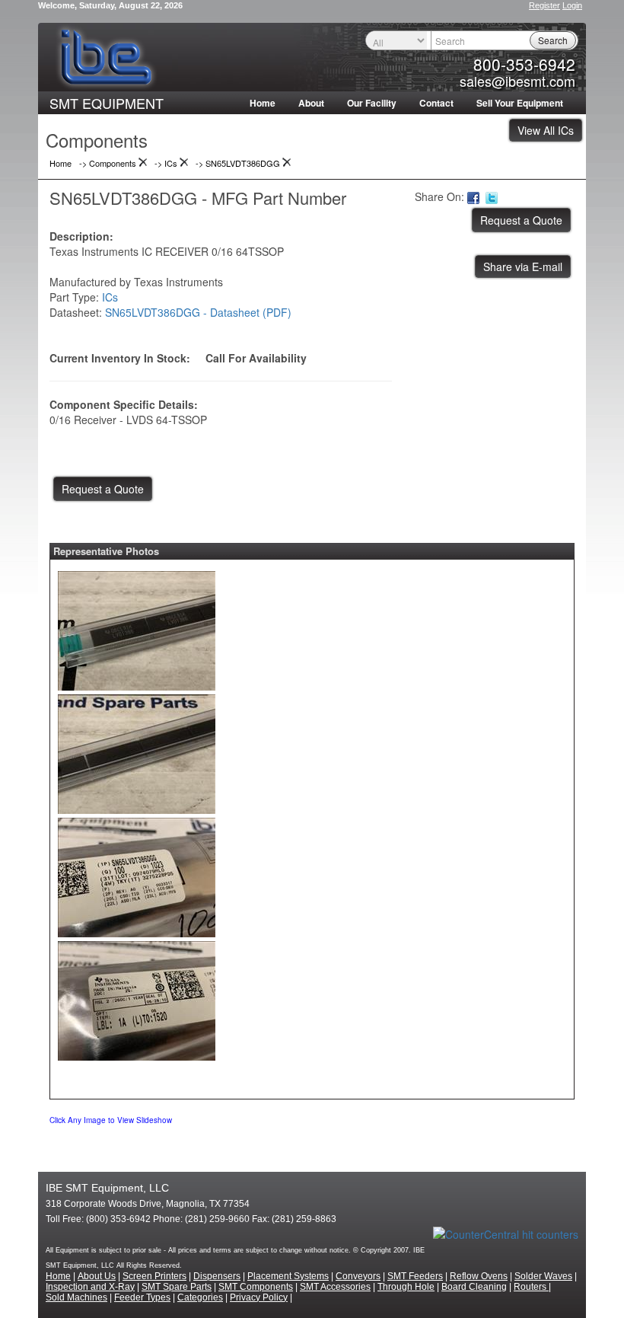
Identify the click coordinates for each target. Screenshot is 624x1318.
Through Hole (406, 1286)
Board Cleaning (474, 1286)
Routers (531, 1286)
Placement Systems (288, 1276)
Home (262, 103)
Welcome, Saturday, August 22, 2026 (110, 5)
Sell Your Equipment (519, 103)
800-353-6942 (524, 64)
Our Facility (371, 103)
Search (553, 40)
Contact (436, 103)
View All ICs (545, 130)
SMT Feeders (415, 1276)
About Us (97, 1276)
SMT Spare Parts (177, 1286)
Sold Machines (76, 1297)
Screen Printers (154, 1276)
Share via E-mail (522, 266)
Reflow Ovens (479, 1276)
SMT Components (255, 1286)
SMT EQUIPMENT (106, 103)
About (311, 103)
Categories (200, 1297)
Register (544, 5)
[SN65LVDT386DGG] (136, 627)
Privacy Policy (259, 1297)
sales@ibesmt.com (517, 80)
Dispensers (216, 1276)
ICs (110, 297)
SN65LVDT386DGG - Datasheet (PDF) (198, 312)
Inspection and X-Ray (90, 1286)
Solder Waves (543, 1276)
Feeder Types (142, 1297)
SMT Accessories (335, 1286)
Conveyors (358, 1276)
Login (572, 5)
